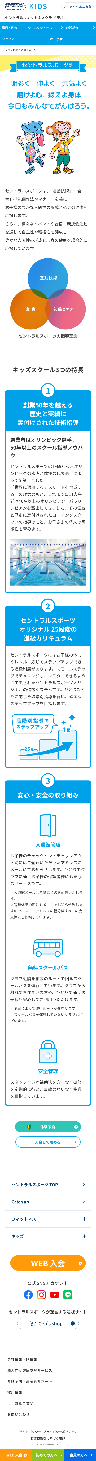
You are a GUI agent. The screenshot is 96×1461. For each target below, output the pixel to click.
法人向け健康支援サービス (29, 1370)
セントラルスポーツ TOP (35, 1185)
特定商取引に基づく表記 (48, 1439)
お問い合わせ (18, 1414)
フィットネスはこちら (77, 6)
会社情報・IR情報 (22, 1359)
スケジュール (43, 27)
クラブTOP (11, 50)
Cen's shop (50, 1323)
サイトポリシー (30, 1432)
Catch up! (21, 1202)
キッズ (18, 1236)
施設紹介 (72, 27)
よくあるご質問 (20, 1403)
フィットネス (24, 1219)
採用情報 (14, 1392)
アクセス (8, 39)
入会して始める (48, 1142)
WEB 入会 (48, 1263)
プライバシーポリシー (58, 1432)
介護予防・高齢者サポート (29, 1381)
